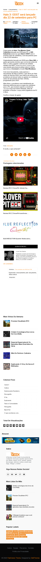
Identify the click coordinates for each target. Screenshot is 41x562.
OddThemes (35, 558)
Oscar (25, 537)
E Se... (6, 397)
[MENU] (38, 3)
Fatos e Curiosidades (11, 403)
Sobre (9, 548)
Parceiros (23, 548)
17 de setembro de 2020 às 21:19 (23, 269)
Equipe (15, 548)
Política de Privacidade (20, 551)
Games (24, 21)
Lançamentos (13, 9)
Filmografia (7, 407)
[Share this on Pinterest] (20, 154)
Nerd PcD (7, 410)
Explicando (7, 400)
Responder (12, 277)
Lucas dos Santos (7, 22)
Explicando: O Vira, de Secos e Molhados (22, 365)
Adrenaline (10, 146)
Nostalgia (22, 535)
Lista (16, 535)
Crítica (15, 531)
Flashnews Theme (14, 558)
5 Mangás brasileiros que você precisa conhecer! (22, 516)
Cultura (6, 388)
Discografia (7, 394)
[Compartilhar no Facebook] (11, 154)
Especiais (15, 533)
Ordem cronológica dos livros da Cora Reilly (22, 333)
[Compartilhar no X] (16, 154)
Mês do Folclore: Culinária (21, 353)
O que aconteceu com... (11, 413)
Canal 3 (6, 385)
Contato (31, 548)
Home (5, 9)
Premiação (10, 538)
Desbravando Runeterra (11, 391)
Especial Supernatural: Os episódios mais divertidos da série (22, 344)
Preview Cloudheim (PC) (20, 321)
